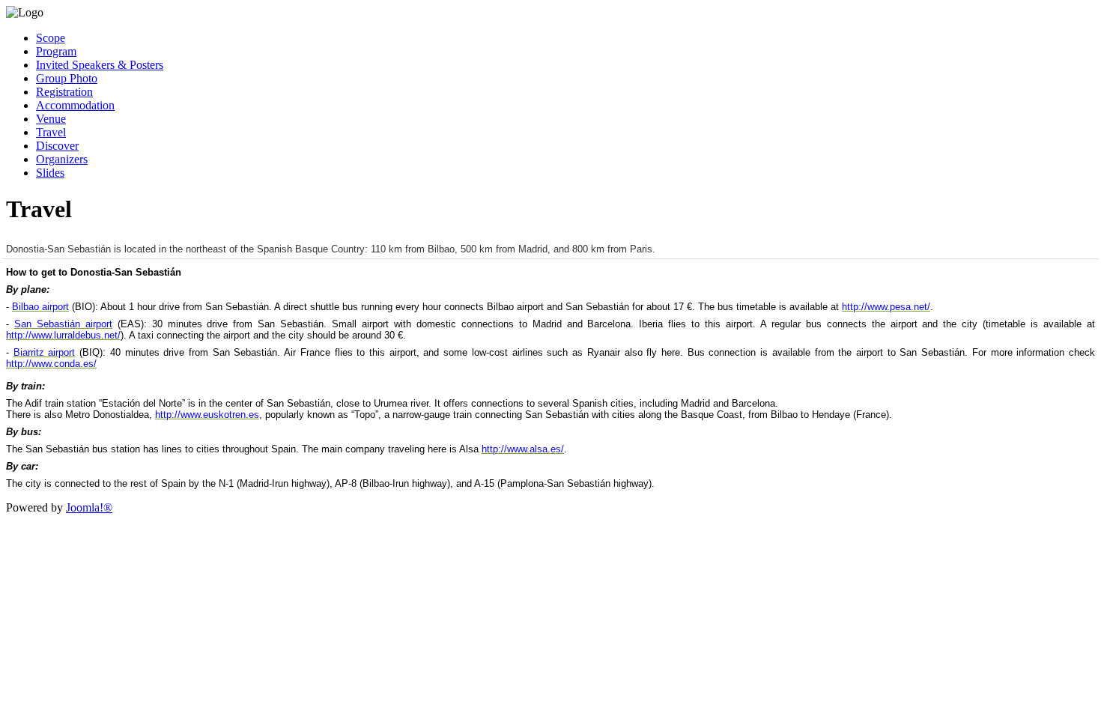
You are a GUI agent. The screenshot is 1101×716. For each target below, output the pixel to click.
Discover (57, 145)
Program (56, 51)
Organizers (62, 159)
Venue (51, 118)
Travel (51, 132)
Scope (50, 37)
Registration (64, 91)
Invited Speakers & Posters (99, 64)
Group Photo (66, 78)
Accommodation (75, 105)
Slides (50, 172)
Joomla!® (89, 507)
